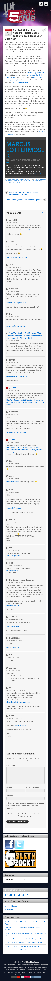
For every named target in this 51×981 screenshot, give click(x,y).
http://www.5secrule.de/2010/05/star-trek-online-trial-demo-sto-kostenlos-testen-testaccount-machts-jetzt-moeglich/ (25, 402)
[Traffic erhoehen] (36, 977)
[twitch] (6, 895)
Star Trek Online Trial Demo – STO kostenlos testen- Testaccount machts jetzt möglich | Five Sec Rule (24, 335)
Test (33, 180)
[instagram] (23, 895)
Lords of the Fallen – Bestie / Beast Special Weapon (22, 946)
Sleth (13, 388)
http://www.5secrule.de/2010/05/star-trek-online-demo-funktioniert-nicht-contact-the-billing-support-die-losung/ (24, 449)
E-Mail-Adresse (32, 788)
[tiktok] (27, 895)
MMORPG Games (11, 906)
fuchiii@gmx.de (20, 725)
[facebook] (14, 895)
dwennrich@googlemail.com (16, 326)
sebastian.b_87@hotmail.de (16, 303)
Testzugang (8, 182)
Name (9, 788)
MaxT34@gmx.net (13, 556)
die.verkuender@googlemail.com (18, 702)
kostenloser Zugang (11, 180)
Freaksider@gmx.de (13, 508)
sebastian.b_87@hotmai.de (16, 432)
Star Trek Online (25, 179)
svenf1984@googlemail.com (16, 257)
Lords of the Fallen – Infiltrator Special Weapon (20, 950)
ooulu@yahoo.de (12, 570)
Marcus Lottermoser (25, 150)
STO (29, 180)
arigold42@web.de (29, 230)
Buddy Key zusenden (36, 73)
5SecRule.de (34, 962)
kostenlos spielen (40, 179)
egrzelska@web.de (13, 647)
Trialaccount (16, 182)
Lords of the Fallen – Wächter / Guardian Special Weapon (24, 942)
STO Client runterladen (20, 82)
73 (44, 30)
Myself (9, 162)
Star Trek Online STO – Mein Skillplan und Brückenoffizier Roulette (25, 193)
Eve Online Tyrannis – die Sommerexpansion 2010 (24, 201)
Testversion (38, 180)
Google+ (38, 173)
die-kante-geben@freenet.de (16, 376)
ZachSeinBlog (9, 910)
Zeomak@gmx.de (12, 626)
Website (9, 795)
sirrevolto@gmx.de (13, 482)
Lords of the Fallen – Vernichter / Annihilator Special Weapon (25, 939)
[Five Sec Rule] (19, 22)
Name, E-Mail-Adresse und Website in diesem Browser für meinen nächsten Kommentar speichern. (25, 805)
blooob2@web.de (12, 605)
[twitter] (19, 895)
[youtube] (10, 895)
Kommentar (11, 765)
